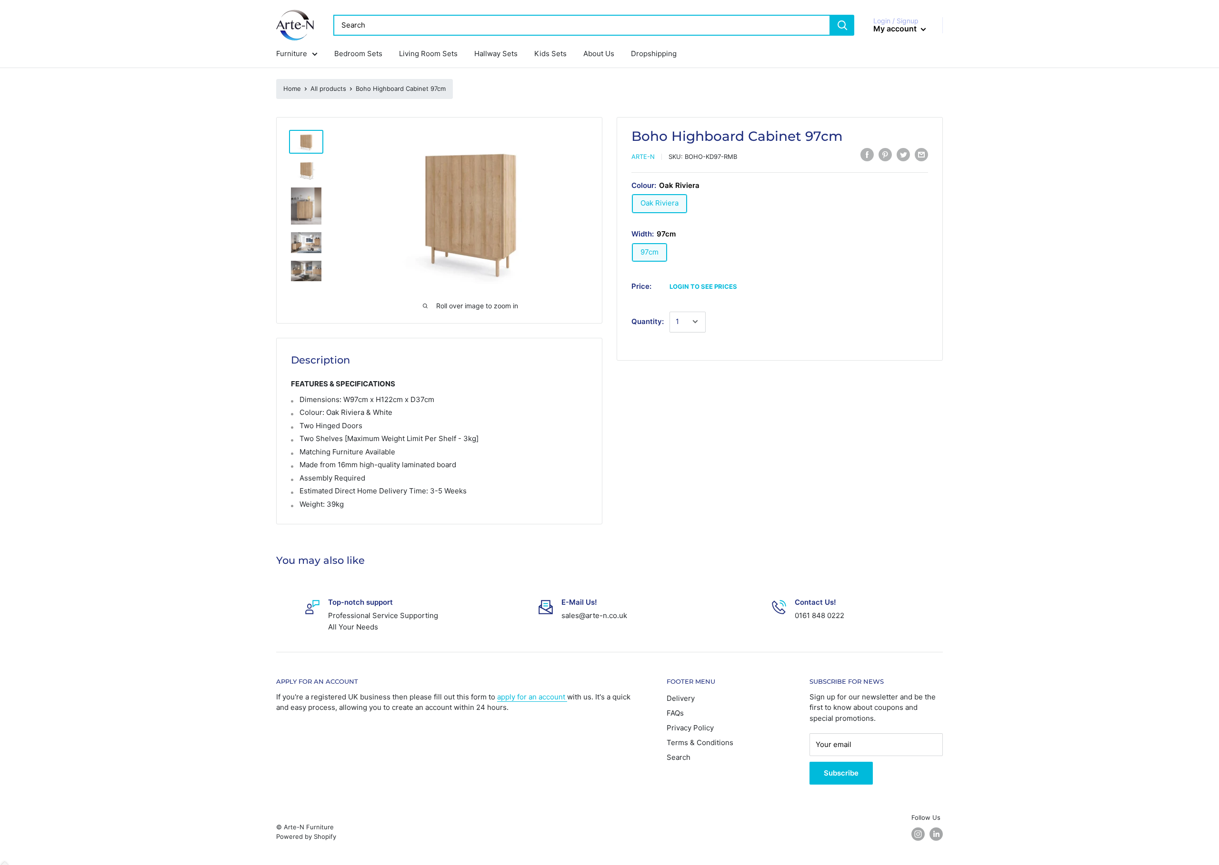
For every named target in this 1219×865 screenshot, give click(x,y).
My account (896, 28)
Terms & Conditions (700, 742)
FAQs (675, 713)
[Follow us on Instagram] (918, 834)
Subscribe (841, 772)
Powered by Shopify (306, 836)
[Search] (842, 25)
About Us (598, 53)
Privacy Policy (690, 727)
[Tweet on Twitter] (903, 154)
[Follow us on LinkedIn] (936, 834)
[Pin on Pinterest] (885, 154)
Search (678, 757)
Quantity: (647, 321)
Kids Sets (550, 53)
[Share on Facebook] (867, 154)
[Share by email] (921, 154)
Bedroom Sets (358, 53)
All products (328, 88)
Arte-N (643, 156)
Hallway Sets (496, 53)
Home (292, 88)
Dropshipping (654, 53)
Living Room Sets (428, 53)
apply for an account (532, 696)
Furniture (291, 53)
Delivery (681, 698)
